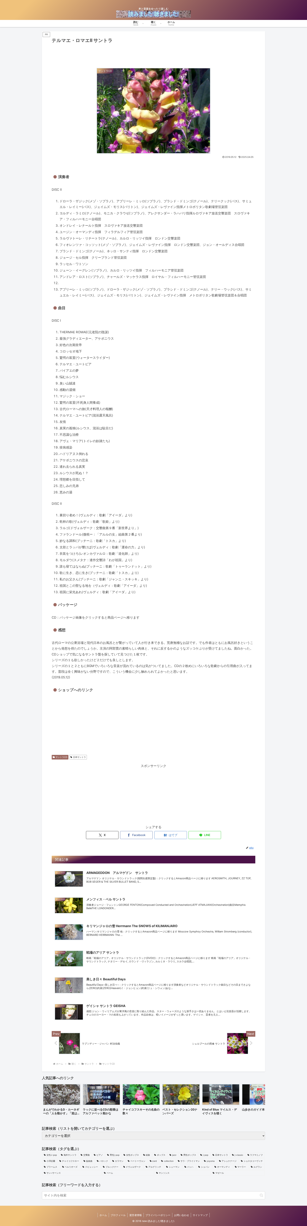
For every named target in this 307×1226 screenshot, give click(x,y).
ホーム (103, 1215)
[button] (258, 1100)
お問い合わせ (181, 1215)
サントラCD (61, 757)
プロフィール (118, 1215)
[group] (61, 1101)
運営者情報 (135, 1215)
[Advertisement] (153, 54)
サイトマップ (200, 1215)
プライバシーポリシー (158, 1215)
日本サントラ (79, 757)
